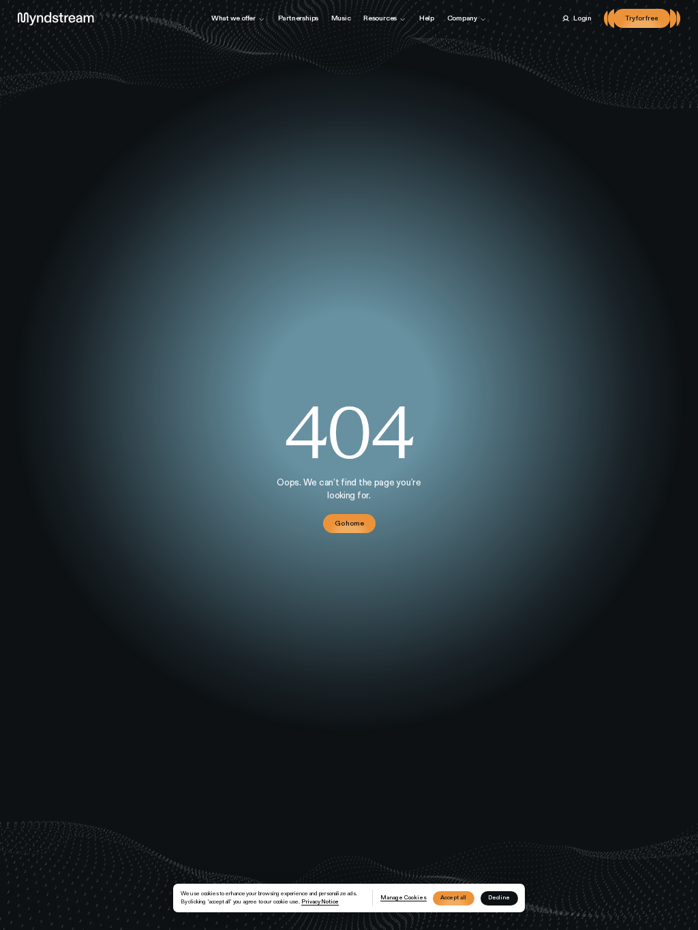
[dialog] (349, 898)
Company (462, 18)
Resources (380, 18)
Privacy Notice (320, 901)
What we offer (233, 18)
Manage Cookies (403, 897)
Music (341, 18)
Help (426, 18)
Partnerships (298, 18)
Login (582, 18)
